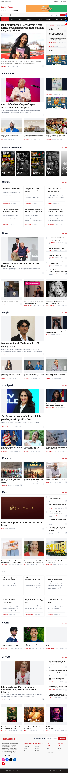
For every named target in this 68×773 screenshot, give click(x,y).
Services (57, 1)
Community (30, 19)
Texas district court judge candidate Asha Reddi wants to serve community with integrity (57, 39)
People (40, 19)
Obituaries (26, 757)
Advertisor (37, 755)
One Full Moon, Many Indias (55, 44)
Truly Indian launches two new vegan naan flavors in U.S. (56, 497)
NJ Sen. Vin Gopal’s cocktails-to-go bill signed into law (58, 262)
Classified (26, 746)
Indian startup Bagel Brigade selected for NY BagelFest (56, 512)
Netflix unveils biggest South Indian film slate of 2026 (58, 687)
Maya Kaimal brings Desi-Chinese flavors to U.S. (57, 505)
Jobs (25, 755)
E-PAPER (5, 15)
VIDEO (13, 15)
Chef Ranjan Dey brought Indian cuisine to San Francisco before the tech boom (58, 529)
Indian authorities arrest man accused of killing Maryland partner (58, 270)
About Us (37, 746)
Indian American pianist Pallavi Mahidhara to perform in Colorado (57, 679)
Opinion (48, 19)
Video (59, 750)
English (64, 1)
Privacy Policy (50, 752)
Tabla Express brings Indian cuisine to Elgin (57, 49)
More (62, 19)
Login (56, 15)
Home (5, 19)
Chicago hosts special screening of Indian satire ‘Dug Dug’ (58, 671)
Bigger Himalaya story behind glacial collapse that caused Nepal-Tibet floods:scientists (58, 239)
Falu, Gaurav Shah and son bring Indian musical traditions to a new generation (57, 663)
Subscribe (63, 15)
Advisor (37, 752)
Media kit (37, 750)
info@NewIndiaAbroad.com (8, 755)
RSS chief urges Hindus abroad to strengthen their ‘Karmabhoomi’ (56, 34)
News (12, 19)
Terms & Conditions (54, 770)
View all (64, 74)
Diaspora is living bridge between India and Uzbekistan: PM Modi (57, 247)
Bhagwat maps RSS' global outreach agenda (57, 29)
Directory (26, 750)
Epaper (59, 748)
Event (25, 748)
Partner (37, 748)
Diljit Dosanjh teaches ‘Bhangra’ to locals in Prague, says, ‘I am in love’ (58, 695)
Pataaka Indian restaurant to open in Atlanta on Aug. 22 (57, 520)
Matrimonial (26, 752)
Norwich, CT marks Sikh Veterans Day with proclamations (57, 254)
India (20, 19)
